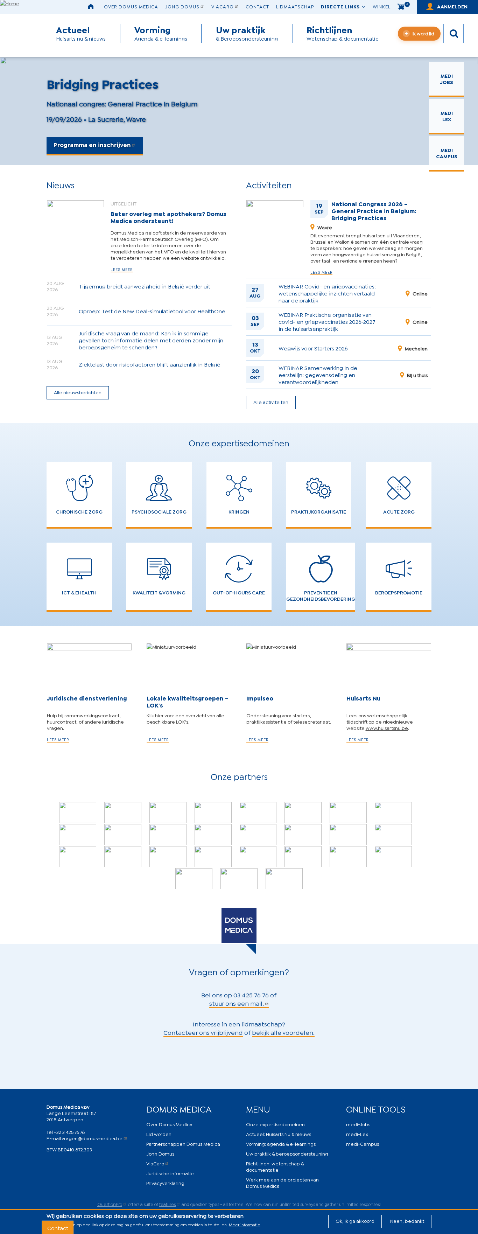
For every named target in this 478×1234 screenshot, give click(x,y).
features (167, 1204)
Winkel (382, 6)
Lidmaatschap (295, 6)
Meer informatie (244, 1224)
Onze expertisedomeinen (275, 1124)
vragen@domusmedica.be (92, 1138)
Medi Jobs (446, 78)
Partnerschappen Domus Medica (183, 1143)
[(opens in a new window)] (77, 812)
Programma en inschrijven (92, 144)
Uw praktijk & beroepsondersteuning (287, 1153)
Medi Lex (447, 116)
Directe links (340, 6)
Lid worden (158, 1134)
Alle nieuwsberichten (77, 392)
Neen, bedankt (407, 1220)
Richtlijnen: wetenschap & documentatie (275, 1166)
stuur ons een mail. (236, 1003)
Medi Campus (446, 153)
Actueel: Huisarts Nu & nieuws (278, 1134)
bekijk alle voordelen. (283, 1032)
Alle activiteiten (270, 402)
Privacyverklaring (165, 1183)
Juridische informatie (170, 1173)
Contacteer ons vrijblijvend (203, 1032)
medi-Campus (362, 1143)
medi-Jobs (358, 1124)
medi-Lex (357, 1134)
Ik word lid (423, 33)
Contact (257, 6)
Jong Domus (182, 6)
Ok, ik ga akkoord (355, 1220)
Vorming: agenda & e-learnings (281, 1143)
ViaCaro (222, 6)
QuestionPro (109, 1204)
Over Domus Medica (131, 6)
